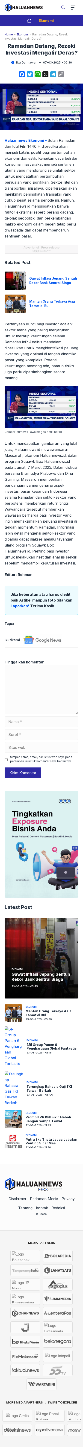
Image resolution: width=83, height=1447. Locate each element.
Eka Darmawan (26, 62)
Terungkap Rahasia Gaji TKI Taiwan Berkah (49, 1088)
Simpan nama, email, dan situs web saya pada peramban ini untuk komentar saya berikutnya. (41, 759)
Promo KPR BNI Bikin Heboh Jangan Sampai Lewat (48, 1119)
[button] (63, 7)
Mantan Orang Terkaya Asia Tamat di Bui (48, 1013)
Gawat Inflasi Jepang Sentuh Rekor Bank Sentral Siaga (53, 280)
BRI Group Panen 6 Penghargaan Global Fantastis (52, 1047)
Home (9, 34)
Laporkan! (20, 606)
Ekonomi (46, 20)
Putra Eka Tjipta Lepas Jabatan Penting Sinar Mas (51, 1141)
